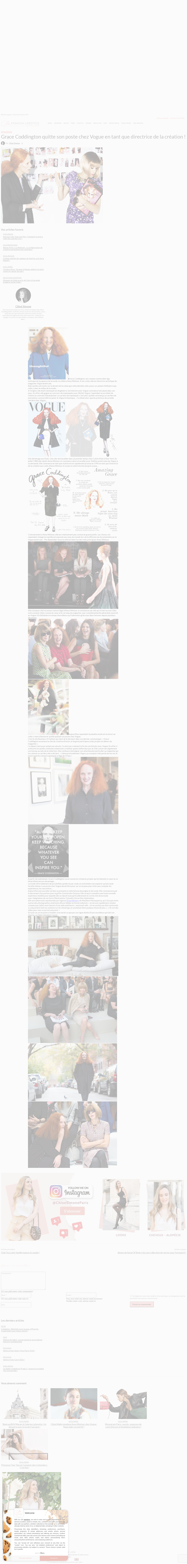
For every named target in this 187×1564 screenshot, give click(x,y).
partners (27, 1520)
